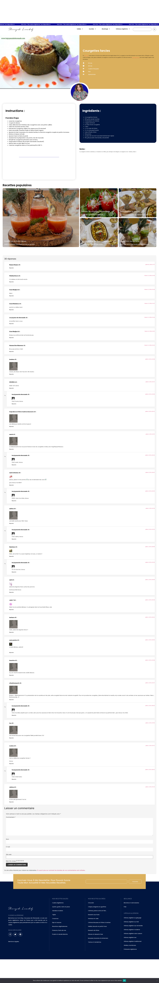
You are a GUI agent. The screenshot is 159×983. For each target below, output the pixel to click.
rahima (11, 787)
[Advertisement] (79, 11)
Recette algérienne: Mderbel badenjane (96, 241)
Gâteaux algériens (122, 29)
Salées (79, 29)
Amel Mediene (14, 303)
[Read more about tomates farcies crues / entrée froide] (99, 202)
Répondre (11, 267)
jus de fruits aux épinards (129, 241)
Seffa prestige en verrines (130, 211)
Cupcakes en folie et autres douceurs (21, 412)
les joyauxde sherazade (19, 394)
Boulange (105, 29)
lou (10, 723)
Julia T (11, 600)
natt (10, 580)
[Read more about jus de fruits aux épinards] (137, 232)
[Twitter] (15, 934)
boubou (11, 359)
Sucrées (91, 29)
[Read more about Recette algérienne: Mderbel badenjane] (99, 232)
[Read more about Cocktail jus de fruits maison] (41, 217)
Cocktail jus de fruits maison (15, 241)
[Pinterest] (20, 934)
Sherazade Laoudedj (21, 29)
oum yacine (13, 640)
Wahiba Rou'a (13, 276)
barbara (11, 617)
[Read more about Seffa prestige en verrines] (137, 202)
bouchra (12, 660)
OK (124, 980)
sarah (11, 434)
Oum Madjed (13, 290)
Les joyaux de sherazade (17, 317)
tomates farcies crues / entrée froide (96, 211)
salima (11, 508)
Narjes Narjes (13, 265)
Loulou (11, 746)
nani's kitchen (13, 472)
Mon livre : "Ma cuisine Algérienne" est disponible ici (21, 24)
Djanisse (12, 547)
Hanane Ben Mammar (16, 345)
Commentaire (10, 817)
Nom (7, 839)
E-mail (8, 846)
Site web (8, 854)
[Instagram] (10, 934)
